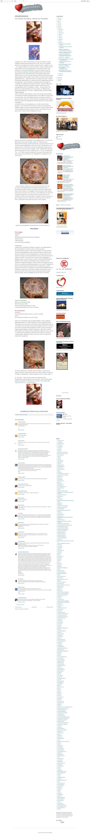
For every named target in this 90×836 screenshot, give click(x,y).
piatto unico (59, 686)
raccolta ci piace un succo (62, 708)
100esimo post (60, 443)
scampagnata (60, 758)
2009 (59, 79)
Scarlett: (20, 477)
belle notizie (59, 467)
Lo (18, 513)
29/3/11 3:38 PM (21, 445)
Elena (19, 505)
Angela (19, 440)
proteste (58, 704)
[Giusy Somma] (56, 137)
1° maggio (59, 442)
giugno (59, 37)
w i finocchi (59, 803)
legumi (58, 626)
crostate (58, 549)
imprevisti (59, 603)
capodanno (59, 496)
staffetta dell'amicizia (61, 771)
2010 (59, 77)
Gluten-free (59, 587)
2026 (59, 18)
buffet (58, 482)
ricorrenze (59, 735)
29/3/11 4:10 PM (21, 459)
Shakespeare (59, 765)
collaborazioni (60, 519)
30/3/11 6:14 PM (21, 583)
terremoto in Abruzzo (61, 780)
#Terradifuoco (60, 440)
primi (58, 699)
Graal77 (19, 463)
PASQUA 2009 (60, 661)
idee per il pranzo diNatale (62, 593)
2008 (59, 80)
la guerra (59, 619)
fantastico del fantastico (61, 567)
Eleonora (20, 422)
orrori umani (59, 658)
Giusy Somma (58, 136)
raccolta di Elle (60, 714)
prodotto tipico (60, 702)
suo (34, 140)
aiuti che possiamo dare (61, 453)
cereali (58, 511)
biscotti (58, 472)
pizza (58, 688)
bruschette (59, 479)
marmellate (59, 635)
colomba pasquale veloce (62, 526)
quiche (58, 705)
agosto (59, 34)
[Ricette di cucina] (60, 318)
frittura (58, 580)
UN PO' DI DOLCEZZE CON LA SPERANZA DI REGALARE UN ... (65, 55)
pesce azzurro (60, 681)
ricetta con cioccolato (61, 730)
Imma (40, 191)
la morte (58, 623)
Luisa (19, 532)
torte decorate (60, 784)
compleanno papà (60, 535)
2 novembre (59, 446)
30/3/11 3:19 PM (21, 575)
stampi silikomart (60, 773)
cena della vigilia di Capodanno (63, 510)
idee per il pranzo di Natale (62, 592)
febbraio (60, 73)
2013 (59, 24)
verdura (58, 796)
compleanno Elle (60, 532)
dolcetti (58, 557)
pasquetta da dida (60, 665)
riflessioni (59, 737)
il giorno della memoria (61, 595)
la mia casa (59, 620)
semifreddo (59, 761)
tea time (58, 778)
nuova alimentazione (61, 656)
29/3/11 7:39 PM (21, 494)
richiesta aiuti (59, 732)
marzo (59, 42)
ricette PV (59, 731)
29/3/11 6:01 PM (21, 473)
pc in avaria (59, 675)
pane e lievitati (60, 659)
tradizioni (59, 788)
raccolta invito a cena (61, 719)
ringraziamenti (60, 738)
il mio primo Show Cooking (62, 600)
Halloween (59, 590)
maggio (60, 39)
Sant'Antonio (59, 754)
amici (58, 457)
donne (58, 560)
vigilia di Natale (60, 798)
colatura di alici (60, 514)
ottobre (59, 31)
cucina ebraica (60, 550)
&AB (67, 392)
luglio (59, 36)
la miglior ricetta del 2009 (62, 613)
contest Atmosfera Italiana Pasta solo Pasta (65, 540)
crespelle (59, 547)
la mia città (59, 622)
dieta (58, 554)
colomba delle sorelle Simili (62, 523)
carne (58, 497)
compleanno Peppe (61, 536)
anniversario (59, 460)
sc (57, 757)
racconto (59, 727)
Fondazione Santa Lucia (62, 579)
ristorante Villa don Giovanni (62, 741)
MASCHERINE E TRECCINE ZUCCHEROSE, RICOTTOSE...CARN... (63, 68)
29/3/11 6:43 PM (21, 487)
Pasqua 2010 (59, 662)
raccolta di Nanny (60, 715)
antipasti (59, 462)
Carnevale (59, 499)
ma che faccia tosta (61, 630)
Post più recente (18, 607)
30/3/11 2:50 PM (21, 537)
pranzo (58, 694)
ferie (58, 569)
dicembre (60, 29)
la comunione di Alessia (61, 616)
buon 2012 (59, 483)
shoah (58, 767)
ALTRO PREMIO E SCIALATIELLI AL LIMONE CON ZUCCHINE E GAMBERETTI (68, 158)
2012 (59, 26)
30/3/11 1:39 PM (21, 518)
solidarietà (59, 770)
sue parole (24, 72)
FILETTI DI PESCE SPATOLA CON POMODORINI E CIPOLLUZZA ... (66, 177)
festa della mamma (61, 572)
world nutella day (60, 807)
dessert (58, 553)
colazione (59, 515)
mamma (58, 632)
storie (58, 774)
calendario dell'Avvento (61, 490)
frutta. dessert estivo (61, 582)
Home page (34, 607)
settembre (60, 32)
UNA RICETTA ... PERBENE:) (63, 57)
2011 (59, 28)
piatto (58, 685)
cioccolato (59, 513)
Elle (58, 562)
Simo (19, 522)
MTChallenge (60, 649)
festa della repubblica (61, 573)
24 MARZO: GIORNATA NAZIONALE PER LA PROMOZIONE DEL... (65, 53)
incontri (58, 606)
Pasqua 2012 (59, 663)
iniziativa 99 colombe (61, 607)
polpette (58, 692)
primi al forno (59, 701)
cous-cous (59, 546)
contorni (58, 544)
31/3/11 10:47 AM (21, 602)
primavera (59, 698)
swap (58, 775)
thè (57, 781)
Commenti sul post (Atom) (23, 609)
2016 (59, 21)
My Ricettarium (21, 448)
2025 (59, 19)
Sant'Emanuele (60, 755)
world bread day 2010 (61, 806)
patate (58, 673)
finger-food (59, 577)
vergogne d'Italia (60, 797)
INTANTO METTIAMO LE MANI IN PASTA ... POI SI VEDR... (64, 65)
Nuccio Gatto (20, 491)
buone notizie (60, 488)
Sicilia (58, 768)
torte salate (59, 786)
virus (58, 801)
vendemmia (59, 794)
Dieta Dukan (59, 556)
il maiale (59, 596)
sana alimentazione (61, 751)
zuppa (58, 808)
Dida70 (19, 587)
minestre (59, 643)
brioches (59, 478)
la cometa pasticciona (61, 615)
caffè (58, 489)
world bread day (60, 804)
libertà (58, 629)
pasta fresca (59, 668)
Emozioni (59, 563)
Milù (29, 381)
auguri (58, 463)
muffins (58, 652)
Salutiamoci (59, 745)
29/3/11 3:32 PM (21, 436)
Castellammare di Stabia (62, 505)
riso (58, 740)
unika (58, 790)
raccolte (58, 725)
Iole (18, 579)
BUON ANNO (59, 485)
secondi (58, 760)
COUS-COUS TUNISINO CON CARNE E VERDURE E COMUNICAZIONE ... (68, 185)
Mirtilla (19, 498)
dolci (58, 559)
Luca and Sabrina (21, 551)
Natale (58, 655)
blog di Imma (44, 187)
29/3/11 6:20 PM (21, 480)
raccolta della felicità (61, 709)
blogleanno (59, 476)
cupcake (59, 551)
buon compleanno (60, 486)
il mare (58, 597)
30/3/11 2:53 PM (21, 548)
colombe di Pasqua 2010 (62, 528)
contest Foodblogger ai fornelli (63, 543)
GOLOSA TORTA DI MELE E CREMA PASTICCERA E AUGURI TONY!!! (68, 195)
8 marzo (58, 450)
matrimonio (59, 636)
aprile (59, 40)
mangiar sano (60, 633)
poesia (58, 689)
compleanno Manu (60, 533)
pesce (58, 679)
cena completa (60, 508)
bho (58, 470)
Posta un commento (20, 604)
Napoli (58, 653)
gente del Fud (60, 583)
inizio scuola (59, 609)
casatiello (59, 503)
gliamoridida (59, 586)
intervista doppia (60, 612)
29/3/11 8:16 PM (21, 501)
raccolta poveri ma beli (61, 724)
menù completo (60, 639)
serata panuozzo (60, 763)
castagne (59, 504)
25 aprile (59, 447)
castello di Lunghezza (61, 507)
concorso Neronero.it (61, 538)
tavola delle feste (60, 777)
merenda (59, 642)
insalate (58, 610)
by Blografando (64, 392)
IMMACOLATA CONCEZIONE (62, 602)
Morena (19, 541)
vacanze (59, 793)
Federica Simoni (21, 484)
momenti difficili (60, 646)
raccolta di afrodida (61, 711)
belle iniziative (60, 466)
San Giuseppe (60, 748)
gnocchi (58, 589)
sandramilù (20, 597)
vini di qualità (59, 800)
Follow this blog (65, 233)
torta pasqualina (60, 783)
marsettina (20, 433)
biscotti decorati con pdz (62, 475)
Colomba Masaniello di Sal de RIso (64, 525)
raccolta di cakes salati (61, 712)
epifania (58, 564)
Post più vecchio (50, 607)
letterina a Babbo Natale (62, 628)
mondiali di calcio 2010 (61, 648)
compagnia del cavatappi (62, 529)
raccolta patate (60, 721)
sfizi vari (58, 764)
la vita (58, 625)
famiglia (58, 566)
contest (58, 539)
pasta (58, 666)
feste (58, 574)
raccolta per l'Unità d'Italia (62, 722)
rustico (58, 742)
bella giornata (60, 465)
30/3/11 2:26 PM (21, 528)
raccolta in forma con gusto (62, 718)
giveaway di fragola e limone (62, 584)
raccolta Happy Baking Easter (63, 717)
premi (58, 695)
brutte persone (60, 480)
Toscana (59, 787)
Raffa (29, 70)
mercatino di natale (61, 640)
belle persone (60, 469)
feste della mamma (61, 576)
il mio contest (59, 599)
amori (58, 459)
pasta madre (59, 671)
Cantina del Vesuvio (61, 494)
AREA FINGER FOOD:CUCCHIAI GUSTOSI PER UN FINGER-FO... (65, 71)
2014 (59, 23)
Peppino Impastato (60, 678)
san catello (59, 747)
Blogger (50, 832)
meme (58, 638)
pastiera (58, 672)
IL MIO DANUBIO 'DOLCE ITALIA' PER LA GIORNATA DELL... (65, 60)
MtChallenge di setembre (62, 651)
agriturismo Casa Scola (61, 452)
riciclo (58, 734)
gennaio (60, 75)
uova (58, 791)
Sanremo (59, 752)
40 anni (58, 449)
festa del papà (60, 570)
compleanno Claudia (61, 530)
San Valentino (60, 750)
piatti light (59, 684)
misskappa (59, 645)
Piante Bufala (59, 682)
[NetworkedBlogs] (65, 231)
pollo (58, 691)
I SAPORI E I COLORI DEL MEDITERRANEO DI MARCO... (64, 50)
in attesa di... (59, 605)
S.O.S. (58, 744)
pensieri (58, 676)
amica (58, 456)
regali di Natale (60, 728)
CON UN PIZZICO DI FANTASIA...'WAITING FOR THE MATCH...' (68, 166)
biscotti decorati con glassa (62, 473)
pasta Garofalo (60, 669)
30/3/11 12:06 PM (21, 509)
